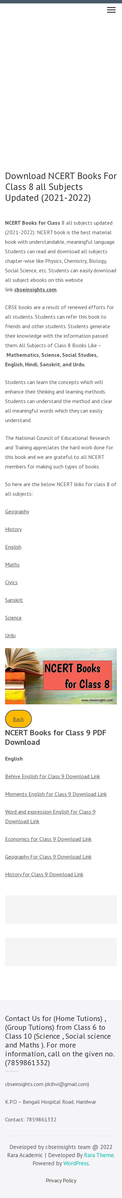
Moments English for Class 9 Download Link (56, 793)
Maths (12, 564)
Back (18, 719)
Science (13, 617)
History (13, 529)
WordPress (76, 1163)
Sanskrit (14, 599)
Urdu (10, 635)
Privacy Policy (61, 1180)
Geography (17, 511)
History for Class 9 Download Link (44, 874)
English (13, 546)
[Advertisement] (61, 81)
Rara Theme (99, 1155)
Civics (11, 582)
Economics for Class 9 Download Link (48, 838)
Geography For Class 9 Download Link (48, 856)
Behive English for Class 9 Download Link (52, 776)
